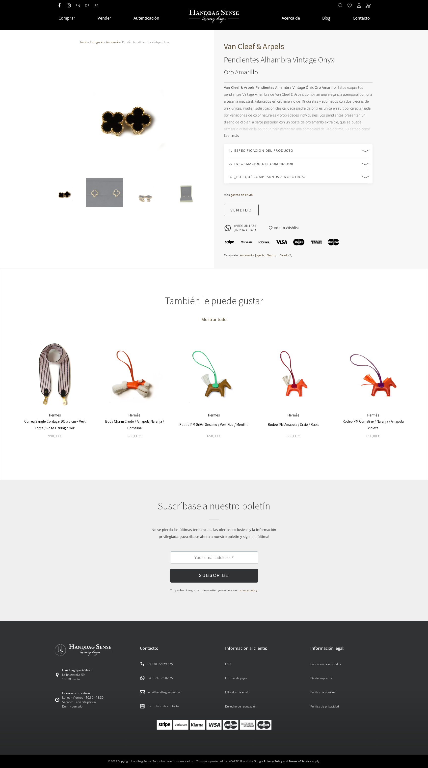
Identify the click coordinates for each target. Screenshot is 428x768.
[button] (64, 192)
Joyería (260, 255)
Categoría (97, 42)
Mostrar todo (214, 319)
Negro (271, 255)
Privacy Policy (273, 761)
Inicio (83, 42)
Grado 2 (285, 255)
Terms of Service (300, 761)
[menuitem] (77, 5)
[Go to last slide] (13, 392)
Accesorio (113, 42)
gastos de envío (242, 194)
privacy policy (248, 590)
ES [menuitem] (96, 5)
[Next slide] (200, 111)
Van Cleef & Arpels (254, 46)
